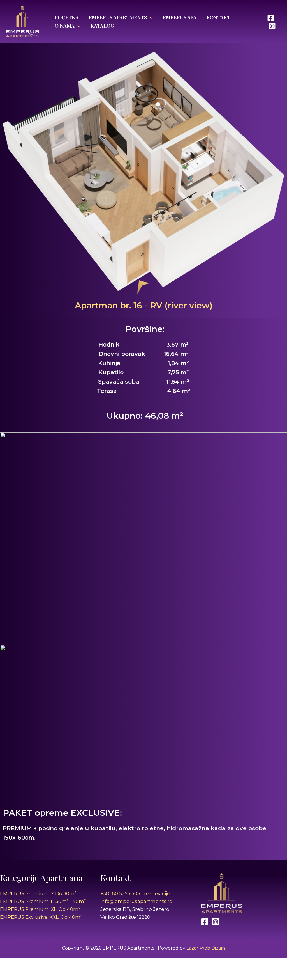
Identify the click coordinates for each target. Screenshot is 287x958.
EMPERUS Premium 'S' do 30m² (38, 893)
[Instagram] (272, 25)
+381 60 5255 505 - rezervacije (135, 893)
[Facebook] (270, 18)
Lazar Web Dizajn (205, 948)
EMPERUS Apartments (118, 17)
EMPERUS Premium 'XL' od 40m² (40, 909)
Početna (67, 17)
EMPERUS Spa (179, 17)
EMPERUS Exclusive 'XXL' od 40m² (41, 917)
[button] (150, 17)
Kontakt (218, 17)
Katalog (102, 25)
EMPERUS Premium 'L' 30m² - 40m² (43, 901)
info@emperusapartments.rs (136, 901)
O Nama (65, 25)
